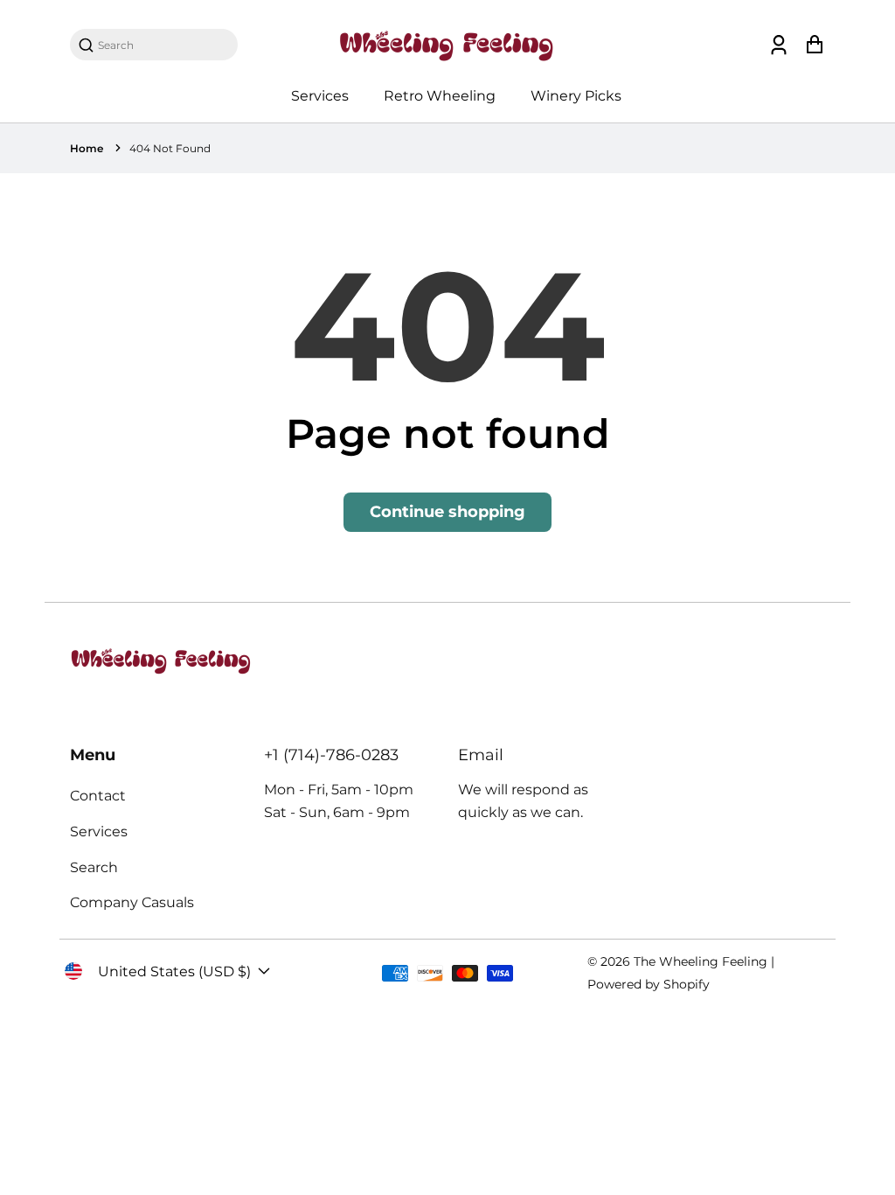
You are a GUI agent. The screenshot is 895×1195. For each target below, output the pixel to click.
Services (320, 95)
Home (86, 148)
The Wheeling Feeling (700, 961)
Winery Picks (576, 95)
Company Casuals (132, 902)
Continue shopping (447, 511)
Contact (98, 795)
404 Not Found (170, 148)
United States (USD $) (174, 971)
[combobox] (162, 45)
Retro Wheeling (440, 95)
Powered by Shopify (648, 984)
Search (94, 867)
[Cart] (814, 45)
